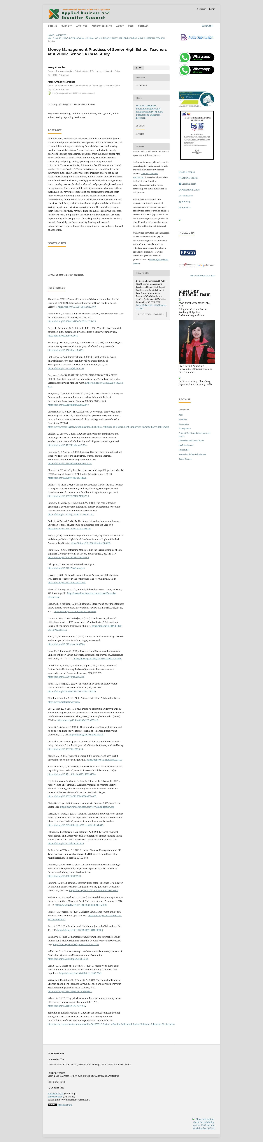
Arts (181, 414)
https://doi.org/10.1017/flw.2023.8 (86, 734)
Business (183, 419)
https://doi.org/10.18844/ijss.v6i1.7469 (77, 306)
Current (66, 26)
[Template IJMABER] (180, 220)
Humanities (184, 449)
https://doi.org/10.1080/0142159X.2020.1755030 (72, 691)
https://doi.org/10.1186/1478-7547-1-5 (66, 1005)
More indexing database (202, 275)
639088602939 (55, 1096)
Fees (130, 26)
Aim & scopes (188, 171)
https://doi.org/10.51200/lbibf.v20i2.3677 (68, 404)
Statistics (186, 207)
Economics (184, 424)
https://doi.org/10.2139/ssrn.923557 (104, 759)
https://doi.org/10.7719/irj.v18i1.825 (66, 843)
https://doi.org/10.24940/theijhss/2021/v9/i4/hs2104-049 (75, 825)
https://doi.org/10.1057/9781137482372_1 (68, 496)
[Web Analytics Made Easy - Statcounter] (52, 1104)
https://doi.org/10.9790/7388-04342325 (67, 477)
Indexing (186, 201)
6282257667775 (56, 1093)
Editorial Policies (189, 177)
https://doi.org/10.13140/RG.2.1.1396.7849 (80, 973)
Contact (143, 26)
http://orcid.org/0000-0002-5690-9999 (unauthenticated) (74, 93)
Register (201, 9)
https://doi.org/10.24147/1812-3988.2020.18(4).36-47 (81, 904)
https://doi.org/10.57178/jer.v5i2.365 (66, 676)
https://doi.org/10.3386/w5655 (63, 335)
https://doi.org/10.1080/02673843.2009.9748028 (97, 658)
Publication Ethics (190, 189)
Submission (187, 195)
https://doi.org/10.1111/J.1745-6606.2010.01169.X (93, 890)
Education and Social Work (191, 440)
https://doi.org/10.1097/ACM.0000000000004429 (72, 796)
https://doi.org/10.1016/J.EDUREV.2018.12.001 (71, 514)
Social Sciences (185, 458)
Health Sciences (186, 445)
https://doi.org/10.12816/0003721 (64, 876)
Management (185, 428)
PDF (139, 67)
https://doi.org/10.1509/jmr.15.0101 (65, 350)
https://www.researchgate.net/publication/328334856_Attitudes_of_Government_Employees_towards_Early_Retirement (108, 426)
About (120, 26)
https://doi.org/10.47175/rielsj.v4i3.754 (67, 445)
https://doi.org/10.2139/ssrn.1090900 (66, 644)
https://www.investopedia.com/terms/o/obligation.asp (87, 806)
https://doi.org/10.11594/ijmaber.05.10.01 (74, 104)
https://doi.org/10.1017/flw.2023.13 (65, 749)
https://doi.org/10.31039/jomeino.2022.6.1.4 (70, 463)
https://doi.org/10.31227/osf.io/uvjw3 (66, 568)
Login (212, 9)
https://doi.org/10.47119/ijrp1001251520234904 (72, 774)
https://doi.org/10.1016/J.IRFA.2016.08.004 (75, 611)
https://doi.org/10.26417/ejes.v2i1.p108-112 (69, 528)
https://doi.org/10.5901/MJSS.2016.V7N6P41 (70, 991)
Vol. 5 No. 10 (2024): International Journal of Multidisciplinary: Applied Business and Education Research (106, 38)
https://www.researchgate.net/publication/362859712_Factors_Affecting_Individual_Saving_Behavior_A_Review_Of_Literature (111, 1024)
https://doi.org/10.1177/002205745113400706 (80, 930)
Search (208, 26)
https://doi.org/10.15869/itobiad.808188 (90, 543)
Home (53, 26)
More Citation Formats (150, 314)
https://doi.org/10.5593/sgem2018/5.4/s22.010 (76, 944)
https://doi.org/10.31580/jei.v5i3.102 (66, 368)
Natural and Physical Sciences (192, 454)
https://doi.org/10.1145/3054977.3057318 (77, 720)
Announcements (102, 26)
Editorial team (189, 183)
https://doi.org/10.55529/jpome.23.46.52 (68, 958)
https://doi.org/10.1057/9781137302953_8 (68, 557)
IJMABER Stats (65, 1104)
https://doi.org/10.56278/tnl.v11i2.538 (67, 582)
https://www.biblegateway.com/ (64, 701)
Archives (81, 26)
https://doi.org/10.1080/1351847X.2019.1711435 (72, 321)
